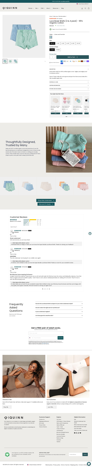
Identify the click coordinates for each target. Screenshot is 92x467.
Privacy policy (56, 465)
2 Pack (52, 49)
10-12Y (78, 43)
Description (52, 69)
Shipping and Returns (44, 421)
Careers (58, 441)
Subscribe (60, 337)
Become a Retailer (61, 434)
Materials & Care (54, 82)
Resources (56, 8)
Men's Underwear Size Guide (80, 424)
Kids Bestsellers (62, 16)
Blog (62, 8)
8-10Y (72, 43)
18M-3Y (52, 43)
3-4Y (58, 43)
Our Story (59, 419)
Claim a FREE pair (60, 425)
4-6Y (63, 43)
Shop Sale (6, 407)
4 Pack (58, 49)
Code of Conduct (61, 428)
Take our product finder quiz (80, 430)
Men (36, 8)
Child (42, 8)
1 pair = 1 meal (60, 427)
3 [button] (45, 289)
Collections (55, 16)
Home (51, 16)
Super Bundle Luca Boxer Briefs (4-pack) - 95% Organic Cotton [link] (77, 107)
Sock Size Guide (77, 428)
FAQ (75, 419)
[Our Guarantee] (68, 376)
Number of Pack (54, 47)
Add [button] (55, 113)
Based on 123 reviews (15, 221)
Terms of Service (43, 427)
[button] (53, 18)
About (48, 8)
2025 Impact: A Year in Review (63, 421)
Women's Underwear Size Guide (79, 422)
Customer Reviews (61, 436)
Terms (48, 343)
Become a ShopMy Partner (63, 432)
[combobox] (31, 337)
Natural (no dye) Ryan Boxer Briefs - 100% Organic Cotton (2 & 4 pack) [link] (55, 107)
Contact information (84, 465)
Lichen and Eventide (51, 37)
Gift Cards (41, 423)
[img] (17, 230)
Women (30, 8)
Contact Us (41, 419)
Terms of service (65, 465)
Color (57, 34)
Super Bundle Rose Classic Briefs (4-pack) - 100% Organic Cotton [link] (66, 107)
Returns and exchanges (55, 88)
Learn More (51, 407)
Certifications (60, 430)
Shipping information (55, 85)
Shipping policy (74, 465)
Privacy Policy (44, 343)
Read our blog (60, 438)
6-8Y (68, 43)
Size (51, 40)
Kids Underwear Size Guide (80, 426)
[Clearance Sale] (24, 376)
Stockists (59, 439)
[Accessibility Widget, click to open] (90, 233)
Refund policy (49, 465)
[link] (55, 100)
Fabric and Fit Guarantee (62, 423)
